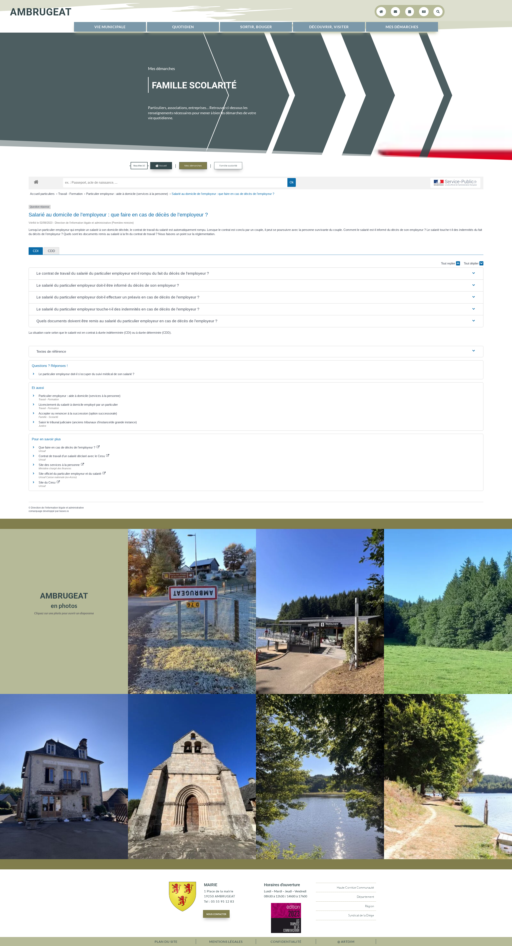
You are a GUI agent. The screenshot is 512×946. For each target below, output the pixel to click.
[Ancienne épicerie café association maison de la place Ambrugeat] (64, 858)
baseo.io (64, 511)
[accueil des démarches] (36, 181)
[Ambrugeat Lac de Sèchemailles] (320, 858)
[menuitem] (110, 27)
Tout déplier (471, 263)
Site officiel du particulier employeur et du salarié (70, 473)
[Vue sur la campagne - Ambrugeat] (448, 693)
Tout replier (448, 263)
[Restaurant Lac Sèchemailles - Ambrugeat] (320, 693)
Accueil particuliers (42, 193)
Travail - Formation (70, 193)
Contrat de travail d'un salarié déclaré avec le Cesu (72, 456)
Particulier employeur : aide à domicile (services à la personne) (127, 193)
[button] (256, 273)
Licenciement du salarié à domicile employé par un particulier (78, 404)
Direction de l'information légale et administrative (57, 507)
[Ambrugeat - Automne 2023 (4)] (192, 693)
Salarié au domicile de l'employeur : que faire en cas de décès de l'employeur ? (223, 193)
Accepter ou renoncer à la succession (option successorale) (78, 413)
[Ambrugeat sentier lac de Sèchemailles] (448, 858)
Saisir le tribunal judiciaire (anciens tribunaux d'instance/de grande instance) (88, 422)
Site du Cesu (47, 482)
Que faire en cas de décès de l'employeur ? (67, 447)
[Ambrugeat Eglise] (192, 858)
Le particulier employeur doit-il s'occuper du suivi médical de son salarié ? (86, 374)
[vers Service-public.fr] (455, 183)
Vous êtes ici (139, 165)
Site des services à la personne (59, 464)
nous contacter (216, 914)
